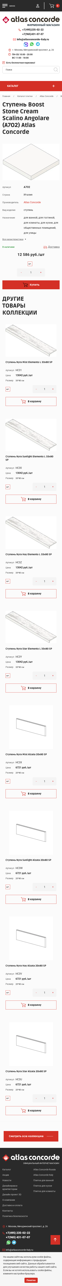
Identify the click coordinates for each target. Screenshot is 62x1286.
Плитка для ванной (43, 1180)
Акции (5, 1175)
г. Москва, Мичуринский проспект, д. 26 (33, 50)
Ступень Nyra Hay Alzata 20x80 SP (26, 965)
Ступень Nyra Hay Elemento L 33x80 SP (29, 554)
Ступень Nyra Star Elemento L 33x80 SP (29, 648)
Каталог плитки (25, 96)
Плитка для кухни (42, 1185)
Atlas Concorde (46, 96)
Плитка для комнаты (44, 1191)
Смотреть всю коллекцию (26, 1136)
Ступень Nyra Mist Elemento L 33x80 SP (29, 362)
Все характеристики (12, 239)
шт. (29, 264)
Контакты (7, 1210)
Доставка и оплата (12, 1205)
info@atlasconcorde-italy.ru (33, 39)
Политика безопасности (15, 1216)
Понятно (31, 1280)
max (25, 44)
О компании (8, 1200)
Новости (6, 1180)
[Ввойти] (37, 5)
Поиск (56, 70)
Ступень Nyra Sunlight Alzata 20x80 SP (28, 860)
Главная (6, 96)
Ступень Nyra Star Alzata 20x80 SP (26, 1071)
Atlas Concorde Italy (43, 1175)
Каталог (6, 1169)
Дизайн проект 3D (11, 1194)
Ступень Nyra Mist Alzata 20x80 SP (26, 754)
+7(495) (33, 29)
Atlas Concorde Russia (44, 1169)
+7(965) (33, 34)
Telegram (37, 44)
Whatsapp (31, 44)
